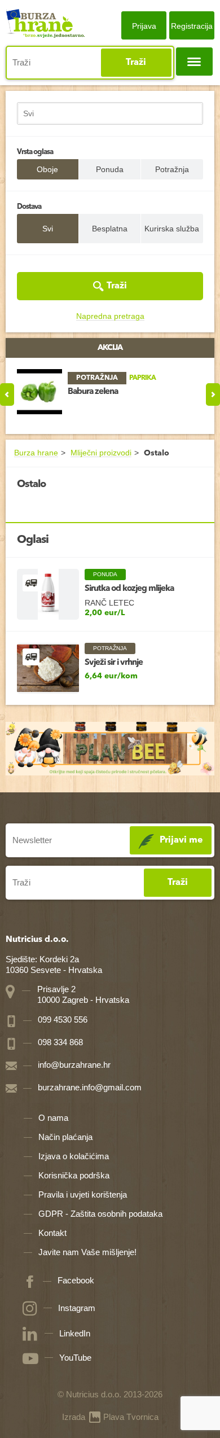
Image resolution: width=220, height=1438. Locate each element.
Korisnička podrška (73, 1175)
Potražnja (172, 169)
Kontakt (52, 1233)
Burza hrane (36, 453)
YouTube (75, 1357)
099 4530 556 (61, 1019)
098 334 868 (59, 1042)
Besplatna (109, 228)
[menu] (194, 61)
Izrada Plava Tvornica (110, 1417)
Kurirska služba (171, 228)
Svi (47, 228)
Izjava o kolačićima (73, 1156)
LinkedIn (74, 1333)
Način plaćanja (65, 1137)
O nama (53, 1118)
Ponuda (110, 169)
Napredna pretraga (110, 316)
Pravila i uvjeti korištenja (82, 1194)
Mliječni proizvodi (101, 453)
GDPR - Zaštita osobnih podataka (100, 1213)
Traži (136, 62)
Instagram (76, 1308)
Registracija (192, 25)
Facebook (76, 1280)
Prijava (144, 25)
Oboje (47, 169)
